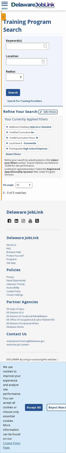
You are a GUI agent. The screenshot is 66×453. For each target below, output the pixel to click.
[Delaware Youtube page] (30, 221)
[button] (4, 5)
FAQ (9, 248)
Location (12, 56)
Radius (10, 71)
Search (13, 92)
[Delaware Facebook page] (9, 221)
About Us (11, 244)
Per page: (8, 184)
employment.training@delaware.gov (25, 341)
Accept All (34, 407)
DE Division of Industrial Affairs (23, 323)
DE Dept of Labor (15, 309)
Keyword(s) (14, 41)
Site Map (11, 262)
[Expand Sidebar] (3, 16)
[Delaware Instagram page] (23, 221)
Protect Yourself (15, 255)
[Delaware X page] (37, 221)
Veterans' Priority (16, 284)
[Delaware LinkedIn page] (17, 221)
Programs (12, 259)
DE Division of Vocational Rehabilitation (27, 316)
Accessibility (13, 287)
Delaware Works (15, 326)
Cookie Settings (15, 294)
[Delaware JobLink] (33, 5)
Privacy (10, 276)
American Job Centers (18, 344)
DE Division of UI (15, 312)
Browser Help (14, 252)
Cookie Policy (13, 291)
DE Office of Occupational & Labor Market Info (31, 319)
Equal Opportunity (16, 280)
